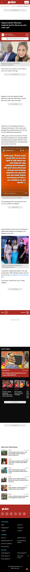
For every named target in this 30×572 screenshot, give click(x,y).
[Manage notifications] (27, 569)
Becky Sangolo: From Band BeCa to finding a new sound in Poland (17, 488)
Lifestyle (3, 530)
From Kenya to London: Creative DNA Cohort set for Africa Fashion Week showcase (18, 462)
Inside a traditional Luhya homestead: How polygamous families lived (18, 496)
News (9, 450)
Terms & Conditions (6, 543)
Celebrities (13, 6)
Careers (19, 527)
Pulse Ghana (4, 556)
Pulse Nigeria (4, 553)
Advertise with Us (6, 540)
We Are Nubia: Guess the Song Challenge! (18, 393)
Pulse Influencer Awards (21, 541)
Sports (19, 525)
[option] (7, 390)
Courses (19, 530)
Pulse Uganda (5, 559)
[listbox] (15, 390)
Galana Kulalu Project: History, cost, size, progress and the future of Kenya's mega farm (17, 453)
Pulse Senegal (21, 553)
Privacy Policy (5, 546)
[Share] (27, 34)
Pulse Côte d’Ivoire (20, 556)
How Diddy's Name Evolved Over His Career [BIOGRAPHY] (14, 374)
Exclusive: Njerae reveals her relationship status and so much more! (7, 394)
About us (3, 537)
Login (26, 2)
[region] (15, 390)
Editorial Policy (21, 537)
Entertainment (7, 6)
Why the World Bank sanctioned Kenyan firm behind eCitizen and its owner (17, 471)
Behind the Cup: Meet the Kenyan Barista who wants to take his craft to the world (18, 480)
